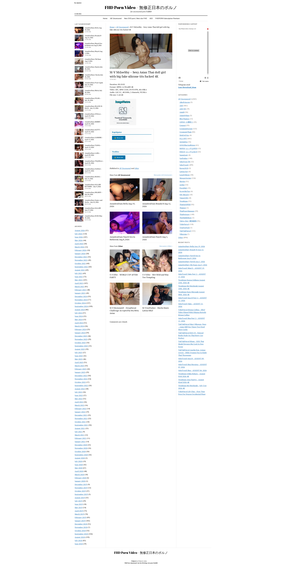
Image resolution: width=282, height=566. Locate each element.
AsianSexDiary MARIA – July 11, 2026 (93, 178)
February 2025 (80, 290)
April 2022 (79, 402)
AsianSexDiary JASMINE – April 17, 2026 (94, 139)
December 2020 (81, 445)
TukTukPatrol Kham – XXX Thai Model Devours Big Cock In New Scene (191, 344)
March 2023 (79, 365)
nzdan (182, 184)
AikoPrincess (185, 102)
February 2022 (80, 408)
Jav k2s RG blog (142, 563)
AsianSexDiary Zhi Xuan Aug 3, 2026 (93, 60)
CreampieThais (185, 132)
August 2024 (80, 309)
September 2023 (81, 346)
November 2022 (81, 379)
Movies (182, 181)
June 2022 (79, 395)
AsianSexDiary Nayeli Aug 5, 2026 (93, 52)
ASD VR (183, 109)
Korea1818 (184, 168)
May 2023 (78, 359)
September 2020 (81, 455)
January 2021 (80, 441)
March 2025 (79, 286)
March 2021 (79, 435)
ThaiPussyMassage (187, 211)
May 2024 (78, 319)
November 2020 (81, 448)
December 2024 (81, 296)
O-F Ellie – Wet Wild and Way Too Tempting (155, 276)
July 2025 (78, 273)
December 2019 (81, 484)
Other (137, 168)
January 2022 (80, 412)
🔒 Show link (118, 138)
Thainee (183, 208)
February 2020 (80, 478)
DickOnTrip (184, 135)
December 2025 (81, 257)
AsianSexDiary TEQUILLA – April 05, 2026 (94, 162)
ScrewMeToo (185, 191)
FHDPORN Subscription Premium (167, 18)
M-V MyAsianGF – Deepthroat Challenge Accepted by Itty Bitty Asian (124, 310)
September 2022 (81, 385)
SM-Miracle (184, 194)
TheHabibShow (186, 217)
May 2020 (78, 468)
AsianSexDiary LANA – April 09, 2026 (92, 154)
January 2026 (80, 253)
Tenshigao (184, 201)
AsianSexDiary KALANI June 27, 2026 (93, 209)
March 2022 (79, 405)
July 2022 (78, 392)
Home (105, 18)
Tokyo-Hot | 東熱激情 (188, 221)
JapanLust (184, 155)
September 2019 (81, 494)
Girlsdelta (183, 142)
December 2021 (81, 415)
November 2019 (81, 488)
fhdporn (133, 561)
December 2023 (81, 336)
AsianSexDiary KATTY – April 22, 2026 (93, 131)
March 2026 (79, 247)
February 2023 (80, 369)
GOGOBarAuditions (187, 145)
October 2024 (80, 303)
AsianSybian (184, 115)
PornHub (183, 188)
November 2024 (81, 300)
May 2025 (78, 280)
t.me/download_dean (187, 87)
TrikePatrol (184, 224)
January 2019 (80, 520)
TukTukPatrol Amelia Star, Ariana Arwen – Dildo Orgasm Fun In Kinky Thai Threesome (192, 352)
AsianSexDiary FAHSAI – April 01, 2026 (93, 170)
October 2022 (80, 382)
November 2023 (81, 339)
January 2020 (80, 481)
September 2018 (81, 534)
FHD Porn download (131, 563)
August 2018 (80, 537)
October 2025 (80, 263)
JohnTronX (184, 165)
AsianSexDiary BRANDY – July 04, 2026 (93, 193)
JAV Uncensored (116, 18)
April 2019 (79, 511)
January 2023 (80, 372)
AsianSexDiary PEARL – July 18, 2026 (93, 99)
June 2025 (79, 276)
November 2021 (81, 418)
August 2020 (80, 458)
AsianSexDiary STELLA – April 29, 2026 (93, 115)
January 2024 (80, 332)
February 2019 (80, 517)
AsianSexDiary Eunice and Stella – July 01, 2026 (93, 201)
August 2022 (80, 389)
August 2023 (80, 349)
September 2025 (81, 267)
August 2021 (80, 428)
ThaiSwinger (185, 214)
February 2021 (80, 438)
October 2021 (80, 422)
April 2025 (79, 283)
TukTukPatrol (185, 231)
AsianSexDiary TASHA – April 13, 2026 (93, 146)
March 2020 (79, 474)
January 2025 (80, 293)
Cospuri (183, 125)
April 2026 (79, 243)
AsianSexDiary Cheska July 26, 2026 (94, 76)
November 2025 (81, 260)
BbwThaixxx (184, 119)
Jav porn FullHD (153, 563)
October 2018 (80, 530)
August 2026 (80, 230)
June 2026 (79, 237)
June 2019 (79, 504)
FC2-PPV (183, 138)
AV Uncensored (122, 27)
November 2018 (81, 527)
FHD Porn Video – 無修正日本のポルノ (141, 7)
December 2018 (81, 524)
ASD (151, 18)
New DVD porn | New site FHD (135, 18)
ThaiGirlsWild (185, 204)
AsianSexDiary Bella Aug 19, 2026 (93, 29)
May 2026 (78, 240)
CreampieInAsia (186, 128)
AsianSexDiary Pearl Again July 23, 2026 (94, 84)
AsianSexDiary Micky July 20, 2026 (93, 91)
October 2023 (80, 342)
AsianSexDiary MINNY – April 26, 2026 (93, 123)
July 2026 (78, 234)
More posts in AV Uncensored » (163, 175)
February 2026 (80, 250)
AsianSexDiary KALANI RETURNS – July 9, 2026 (93, 186)
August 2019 (80, 497)
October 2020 (80, 451)
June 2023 (79, 356)
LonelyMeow (185, 175)
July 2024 (78, 313)
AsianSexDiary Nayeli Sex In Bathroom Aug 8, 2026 (93, 44)
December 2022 (81, 375)
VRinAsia (183, 234)
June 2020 (79, 464)
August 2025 (80, 270)
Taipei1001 (184, 198)
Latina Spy (184, 171)
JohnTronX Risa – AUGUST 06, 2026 (192, 370)
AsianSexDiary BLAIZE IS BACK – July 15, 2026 (93, 107)
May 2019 (78, 507)
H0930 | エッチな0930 (188, 148)
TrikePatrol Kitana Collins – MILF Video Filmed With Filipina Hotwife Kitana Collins (192, 312)
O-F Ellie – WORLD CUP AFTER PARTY (124, 276)
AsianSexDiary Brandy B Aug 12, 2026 (93, 37)
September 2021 (81, 425)
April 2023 (79, 362)
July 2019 (78, 501)
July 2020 (78, 461)
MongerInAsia (185, 178)
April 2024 (79, 323)
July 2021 (78, 431)
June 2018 (79, 544)
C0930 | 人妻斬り (186, 122)
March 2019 (79, 514)
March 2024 (79, 326)
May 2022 (78, 398)
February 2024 (80, 329)
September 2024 (81, 306)
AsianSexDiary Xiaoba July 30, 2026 (94, 68)
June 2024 (79, 316)
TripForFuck (185, 227)
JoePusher (184, 158)
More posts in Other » (166, 246)
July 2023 (78, 352)
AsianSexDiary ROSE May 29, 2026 (93, 217)
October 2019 (80, 491)
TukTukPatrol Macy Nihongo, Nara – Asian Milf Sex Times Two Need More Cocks (192, 327)
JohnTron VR (185, 161)
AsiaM (182, 112)
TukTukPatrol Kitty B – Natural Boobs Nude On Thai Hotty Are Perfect (190, 335)
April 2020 (79, 471)
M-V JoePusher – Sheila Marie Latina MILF (155, 309)
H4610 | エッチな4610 (188, 152)
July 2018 (78, 540)
